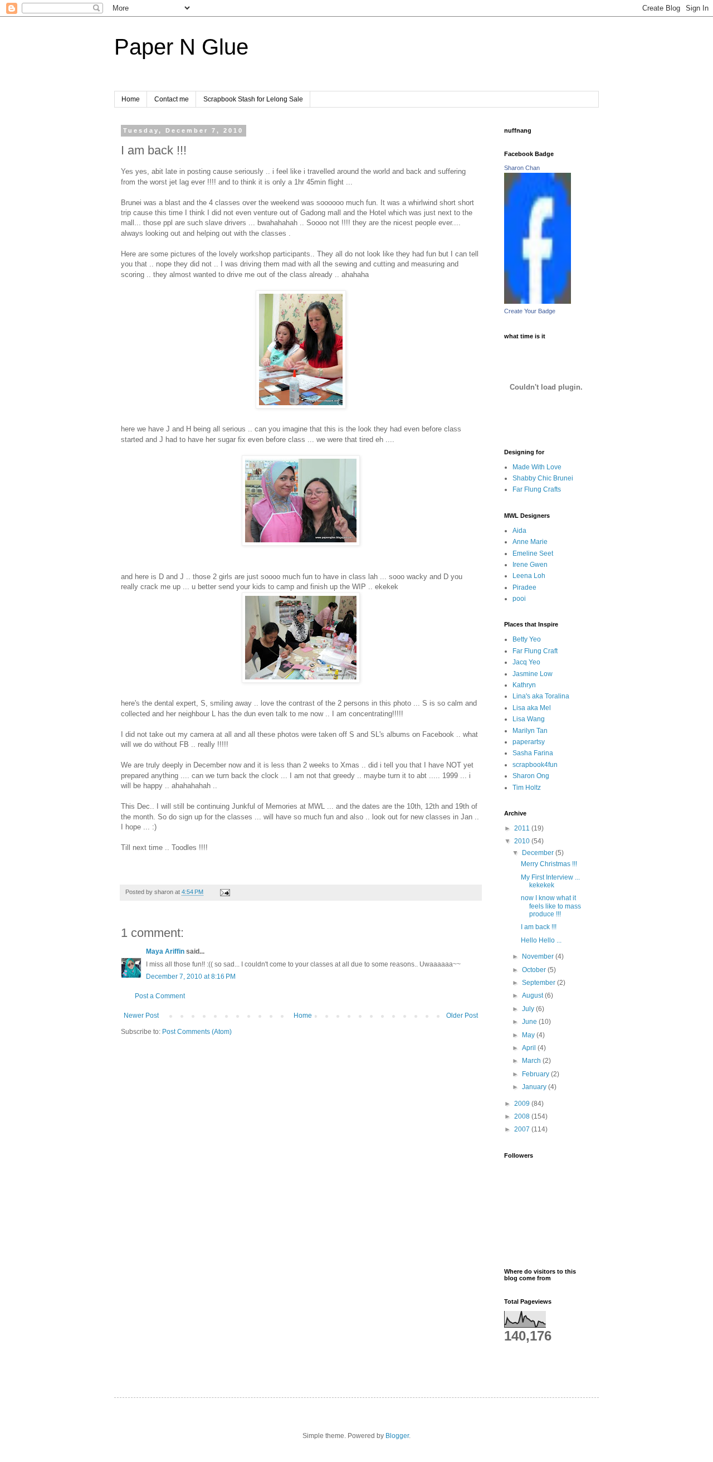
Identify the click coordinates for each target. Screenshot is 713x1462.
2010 (522, 841)
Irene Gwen (530, 565)
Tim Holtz (526, 787)
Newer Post (141, 1015)
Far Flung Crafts (536, 489)
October (535, 970)
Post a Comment (160, 996)
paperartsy (528, 742)
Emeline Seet (532, 553)
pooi (519, 599)
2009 (522, 1104)
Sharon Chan (522, 167)
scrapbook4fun (535, 765)
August (533, 995)
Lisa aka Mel (531, 708)
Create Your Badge (529, 311)
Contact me (171, 99)
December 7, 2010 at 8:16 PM (191, 976)
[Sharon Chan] (537, 301)
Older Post (462, 1015)
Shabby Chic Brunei (542, 478)
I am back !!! (538, 927)
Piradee (524, 587)
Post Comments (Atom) (197, 1032)
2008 (522, 1116)
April (530, 1048)
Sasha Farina (532, 753)
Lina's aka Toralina (540, 696)
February (536, 1074)
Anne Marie (530, 542)
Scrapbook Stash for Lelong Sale (253, 99)
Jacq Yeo (526, 662)
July (529, 1009)
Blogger (397, 1436)
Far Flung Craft (535, 651)
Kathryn (524, 685)
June (530, 1022)
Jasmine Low (532, 674)
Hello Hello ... (541, 940)
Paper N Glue (181, 47)
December (538, 853)
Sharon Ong (530, 776)
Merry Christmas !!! (549, 864)
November (538, 956)
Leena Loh (528, 576)
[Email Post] (224, 891)
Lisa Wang (528, 719)
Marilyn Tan (530, 731)
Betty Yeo (526, 639)
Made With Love (536, 467)
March (532, 1061)
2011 (522, 828)
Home (130, 99)
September (539, 983)
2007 (522, 1129)
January (535, 1087)
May (529, 1035)
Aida (519, 531)
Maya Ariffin (165, 951)
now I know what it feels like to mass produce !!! (551, 906)
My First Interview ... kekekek (550, 881)
